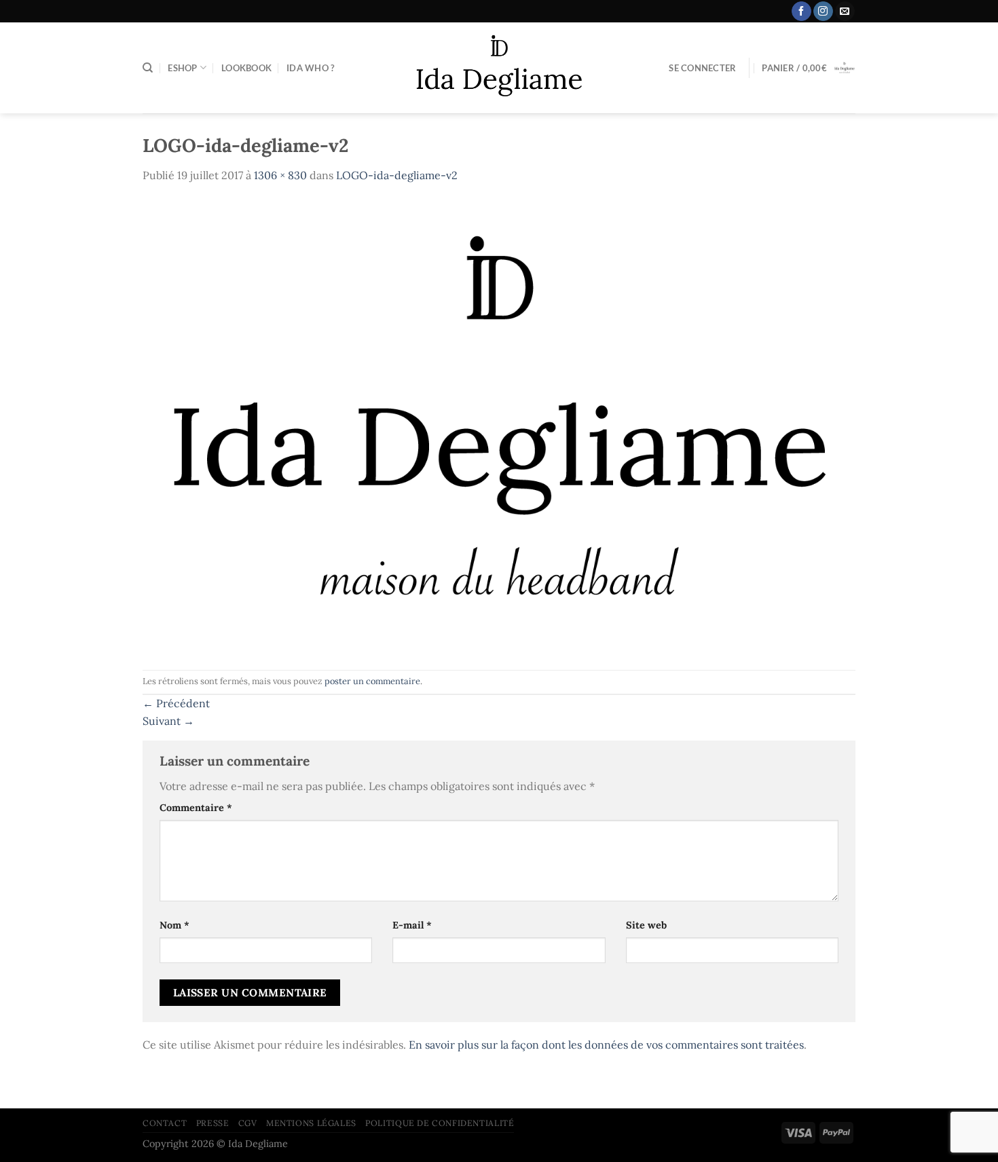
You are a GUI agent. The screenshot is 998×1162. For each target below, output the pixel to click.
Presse (212, 1123)
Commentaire (196, 808)
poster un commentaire (372, 681)
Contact (165, 1123)
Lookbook (246, 67)
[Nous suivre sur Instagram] (823, 11)
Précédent (176, 703)
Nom (174, 925)
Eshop (182, 67)
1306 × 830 (280, 175)
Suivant (168, 721)
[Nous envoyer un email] (845, 11)
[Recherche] (148, 68)
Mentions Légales (311, 1123)
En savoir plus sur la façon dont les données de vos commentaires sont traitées (606, 1044)
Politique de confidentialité (439, 1123)
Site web (646, 925)
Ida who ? (310, 67)
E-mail (412, 925)
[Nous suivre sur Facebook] (801, 11)
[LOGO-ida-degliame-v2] (499, 425)
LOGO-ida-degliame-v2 (397, 175)
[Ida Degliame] (499, 68)
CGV (247, 1123)
